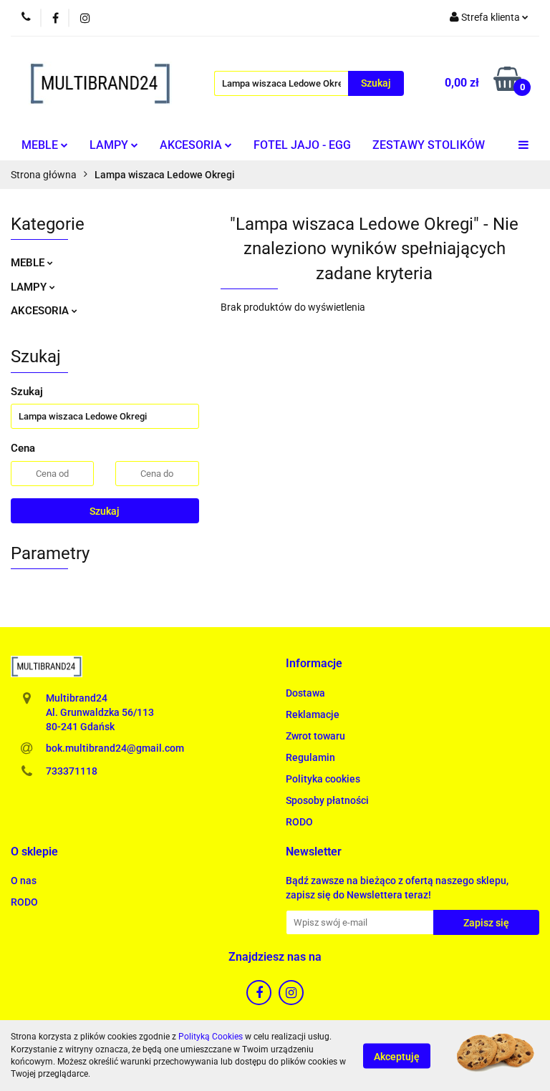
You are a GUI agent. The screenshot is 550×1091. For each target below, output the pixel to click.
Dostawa (305, 693)
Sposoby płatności (327, 800)
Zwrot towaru (315, 736)
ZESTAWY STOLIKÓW (428, 145)
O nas (24, 880)
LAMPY (110, 145)
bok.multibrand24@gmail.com (115, 748)
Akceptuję (397, 1056)
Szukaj (105, 511)
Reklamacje (312, 714)
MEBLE (41, 145)
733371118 (71, 771)
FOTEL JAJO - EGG (302, 145)
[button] (314, 664)
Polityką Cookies (210, 1037)
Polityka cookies (323, 779)
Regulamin (310, 757)
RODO (299, 822)
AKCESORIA (192, 145)
